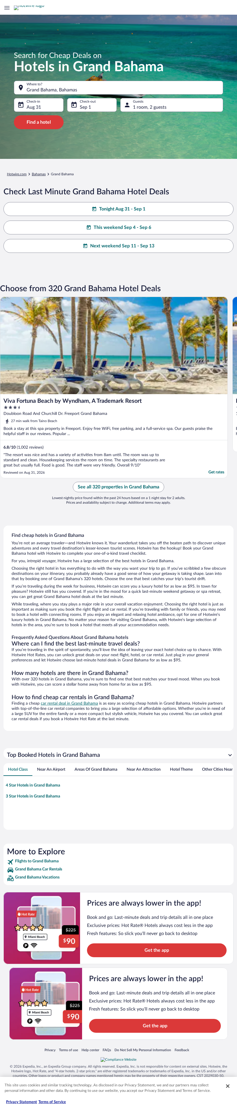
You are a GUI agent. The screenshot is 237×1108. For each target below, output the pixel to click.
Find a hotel (39, 122)
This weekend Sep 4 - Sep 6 (122, 227)
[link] (118, 862)
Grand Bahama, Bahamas (52, 90)
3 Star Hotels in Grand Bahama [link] (33, 796)
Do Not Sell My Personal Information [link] (142, 1050)
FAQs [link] (107, 1050)
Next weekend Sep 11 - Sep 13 (122, 246)
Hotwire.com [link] (17, 174)
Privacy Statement (21, 1102)
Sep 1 (85, 107)
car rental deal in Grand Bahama (69, 703)
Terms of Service (52, 1102)
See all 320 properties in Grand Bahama (118, 487)
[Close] (227, 1086)
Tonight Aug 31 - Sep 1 (122, 209)
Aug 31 (34, 107)
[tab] (17, 769)
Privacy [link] (50, 1050)
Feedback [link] (182, 1050)
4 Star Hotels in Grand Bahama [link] (33, 785)
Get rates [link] (216, 472)
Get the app (157, 950)
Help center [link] (90, 1050)
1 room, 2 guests (149, 107)
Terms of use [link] (68, 1050)
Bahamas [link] (39, 174)
